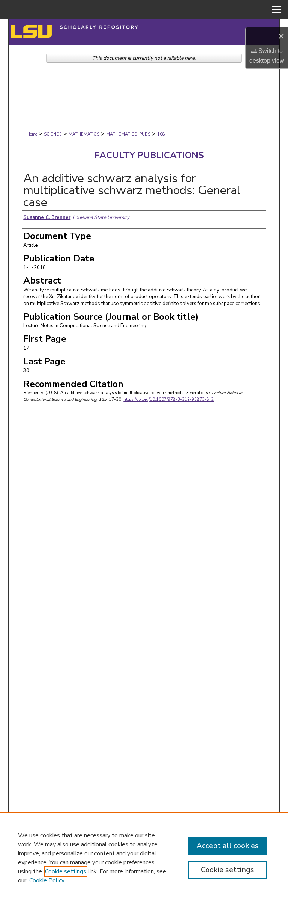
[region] (144, 857)
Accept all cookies (227, 846)
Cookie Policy (46, 880)
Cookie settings (65, 871)
